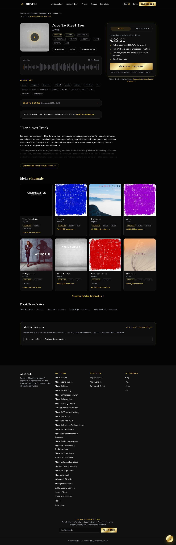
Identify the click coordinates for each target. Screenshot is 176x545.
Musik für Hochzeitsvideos (66, 441)
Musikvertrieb (96, 382)
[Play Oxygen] (71, 200)
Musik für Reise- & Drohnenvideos (69, 425)
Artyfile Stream (96, 377)
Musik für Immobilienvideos (66, 462)
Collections (60, 505)
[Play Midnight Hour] (36, 255)
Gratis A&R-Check (97, 386)
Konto (135, 4)
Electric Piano (60, 39)
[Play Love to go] (105, 200)
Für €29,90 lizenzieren (131, 66)
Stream (94, 4)
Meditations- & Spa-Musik (66, 466)
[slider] (61, 67)
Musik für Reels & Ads (64, 421)
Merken (59, 50)
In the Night (80, 309)
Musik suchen (56, 4)
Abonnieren (109, 530)
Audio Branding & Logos (65, 403)
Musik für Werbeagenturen (66, 395)
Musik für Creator (62, 416)
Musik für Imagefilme (64, 399)
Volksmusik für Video (64, 479)
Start (22, 13)
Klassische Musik (62, 475)
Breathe (57, 309)
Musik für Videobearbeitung (67, 412)
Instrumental (83, 35)
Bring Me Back (105, 309)
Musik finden (147, 4)
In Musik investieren (63, 496)
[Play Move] (140, 200)
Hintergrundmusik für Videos (36, 13)
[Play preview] (34, 37)
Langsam (69, 35)
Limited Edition (72, 4)
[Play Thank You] (140, 255)
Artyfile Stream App (85, 114)
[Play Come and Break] (105, 255)
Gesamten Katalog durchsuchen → (88, 296)
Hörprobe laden (88, 50)
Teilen (72, 50)
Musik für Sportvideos (64, 429)
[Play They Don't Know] (36, 200)
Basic (120, 29)
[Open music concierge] (169, 538)
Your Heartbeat (32, 309)
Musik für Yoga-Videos (64, 470)
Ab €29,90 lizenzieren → (31, 233)
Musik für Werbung (63, 390)
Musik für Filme (61, 386)
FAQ (126, 382)
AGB (127, 390)
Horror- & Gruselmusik (64, 457)
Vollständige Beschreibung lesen (38, 166)
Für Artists (104, 4)
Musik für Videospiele (64, 453)
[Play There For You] (71, 255)
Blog (127, 377)
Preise (84, 4)
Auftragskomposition (64, 483)
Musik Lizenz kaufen (64, 382)
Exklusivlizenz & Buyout (65, 488)
